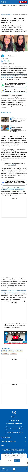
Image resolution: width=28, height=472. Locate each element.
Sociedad (8, 14)
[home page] (14, 412)
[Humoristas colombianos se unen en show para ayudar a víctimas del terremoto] (5, 119)
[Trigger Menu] (2, 2)
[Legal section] (26, 445)
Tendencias (18, 350)
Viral (4, 350)
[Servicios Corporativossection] (26, 441)
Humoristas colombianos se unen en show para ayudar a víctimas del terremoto (18, 120)
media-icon (14, 469)
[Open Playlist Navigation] (26, 469)
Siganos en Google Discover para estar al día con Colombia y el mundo (15, 90)
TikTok (10, 350)
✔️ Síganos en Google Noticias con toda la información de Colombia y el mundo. (15, 182)
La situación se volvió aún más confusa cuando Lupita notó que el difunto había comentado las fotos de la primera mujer (13, 292)
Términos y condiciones (11, 450)
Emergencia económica (12, 5)
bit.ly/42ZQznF (12, 165)
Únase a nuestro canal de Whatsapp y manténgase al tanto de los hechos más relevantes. (15, 85)
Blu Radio (3, 14)
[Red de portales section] (26, 437)
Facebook (5, 353)
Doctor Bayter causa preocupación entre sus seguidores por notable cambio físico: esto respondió (18, 129)
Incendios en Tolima (23, 5)
